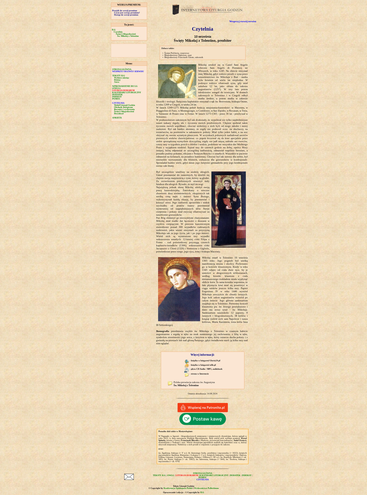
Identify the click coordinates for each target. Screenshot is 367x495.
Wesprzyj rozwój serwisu (242, 21)
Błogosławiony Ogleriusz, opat (178, 55)
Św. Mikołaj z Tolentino (128, 36)
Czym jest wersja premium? (127, 13)
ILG (114, 30)
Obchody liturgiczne (123, 107)
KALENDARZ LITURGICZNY (126, 92)
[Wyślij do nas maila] (129, 479)
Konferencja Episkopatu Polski (178, 488)
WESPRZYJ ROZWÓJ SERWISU (128, 71)
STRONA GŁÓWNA (121, 69)
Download (118, 114)
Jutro (116, 82)
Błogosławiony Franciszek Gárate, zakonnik (183, 57)
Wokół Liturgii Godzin (124, 105)
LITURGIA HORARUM (123, 90)
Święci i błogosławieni (126, 34)
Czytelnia (118, 32)
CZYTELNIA (118, 103)
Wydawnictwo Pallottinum (206, 488)
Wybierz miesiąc (121, 78)
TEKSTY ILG (159, 475)
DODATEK (117, 95)
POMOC (116, 99)
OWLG (170, 475)
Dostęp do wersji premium (126, 15)
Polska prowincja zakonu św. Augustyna (194, 384)
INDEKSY (117, 97)
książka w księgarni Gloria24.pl (205, 361)
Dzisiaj (117, 80)
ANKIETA (117, 118)
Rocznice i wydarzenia (124, 109)
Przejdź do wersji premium (124, 11)
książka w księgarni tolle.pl (203, 365)
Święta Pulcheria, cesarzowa (176, 53)
